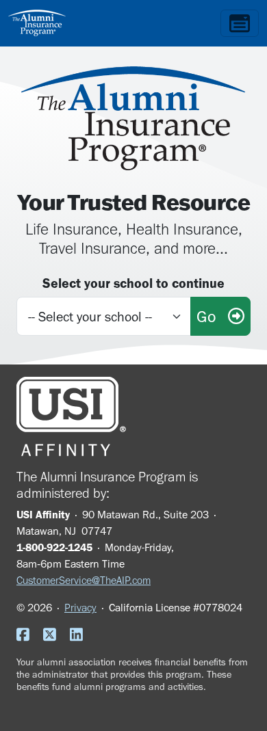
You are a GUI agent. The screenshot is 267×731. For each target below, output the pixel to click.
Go (212, 316)
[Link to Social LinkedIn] (82, 636)
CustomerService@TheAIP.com (83, 580)
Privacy (80, 607)
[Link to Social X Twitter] (55, 636)
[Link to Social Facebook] (28, 636)
